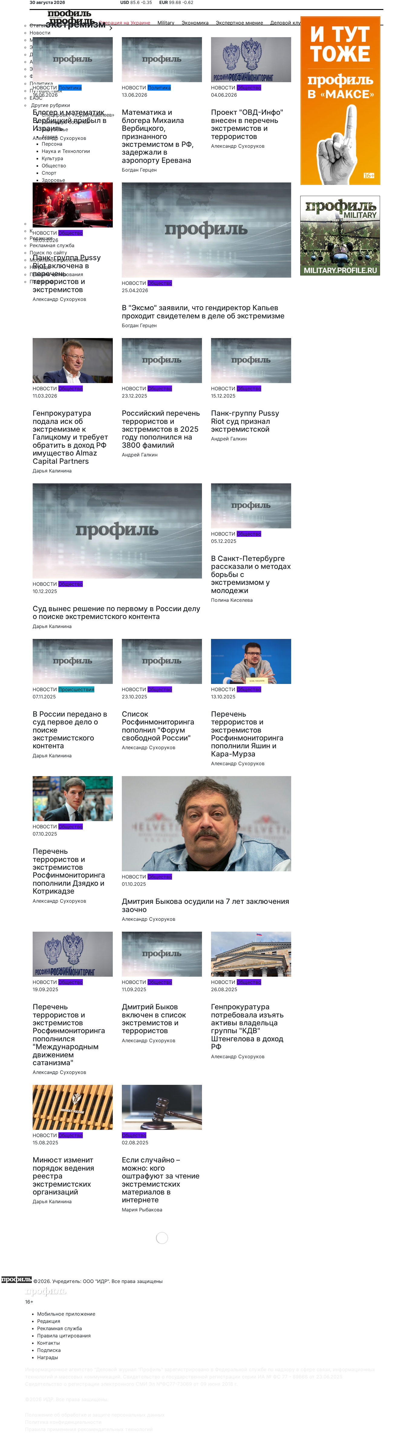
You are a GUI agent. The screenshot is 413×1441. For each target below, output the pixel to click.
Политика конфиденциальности (63, 1422)
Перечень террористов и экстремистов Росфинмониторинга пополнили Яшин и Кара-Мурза (247, 734)
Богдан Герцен (139, 170)
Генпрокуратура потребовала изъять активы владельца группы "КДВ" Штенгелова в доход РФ (247, 1026)
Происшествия (76, 689)
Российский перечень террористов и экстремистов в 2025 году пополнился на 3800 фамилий (161, 429)
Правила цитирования (64, 1336)
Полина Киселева (232, 600)
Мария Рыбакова (142, 1210)
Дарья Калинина (52, 471)
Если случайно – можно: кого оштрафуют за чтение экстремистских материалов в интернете (161, 1180)
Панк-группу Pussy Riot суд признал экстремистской (245, 421)
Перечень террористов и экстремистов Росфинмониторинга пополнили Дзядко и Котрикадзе (69, 871)
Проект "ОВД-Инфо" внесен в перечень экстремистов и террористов (247, 124)
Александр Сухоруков (59, 138)
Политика (70, 88)
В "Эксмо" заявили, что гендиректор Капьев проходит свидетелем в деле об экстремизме (203, 311)
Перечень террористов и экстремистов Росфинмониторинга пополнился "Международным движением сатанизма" (69, 1034)
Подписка (49, 1350)
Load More (162, 1238)
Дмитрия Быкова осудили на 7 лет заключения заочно (205, 905)
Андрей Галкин (140, 455)
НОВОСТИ (45, 88)
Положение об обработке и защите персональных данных (95, 1415)
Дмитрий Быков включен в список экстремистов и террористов (154, 1018)
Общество (249, 88)
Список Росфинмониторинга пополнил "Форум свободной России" (158, 726)
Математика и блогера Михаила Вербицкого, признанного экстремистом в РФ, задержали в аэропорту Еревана (158, 136)
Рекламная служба (59, 1328)
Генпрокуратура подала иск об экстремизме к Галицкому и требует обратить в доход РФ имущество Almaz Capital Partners (70, 437)
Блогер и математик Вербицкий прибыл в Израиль (70, 120)
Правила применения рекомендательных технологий (89, 1429)
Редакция (48, 1321)
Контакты (48, 1343)
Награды (47, 1357)
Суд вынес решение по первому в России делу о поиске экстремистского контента (116, 612)
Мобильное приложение (66, 1314)
